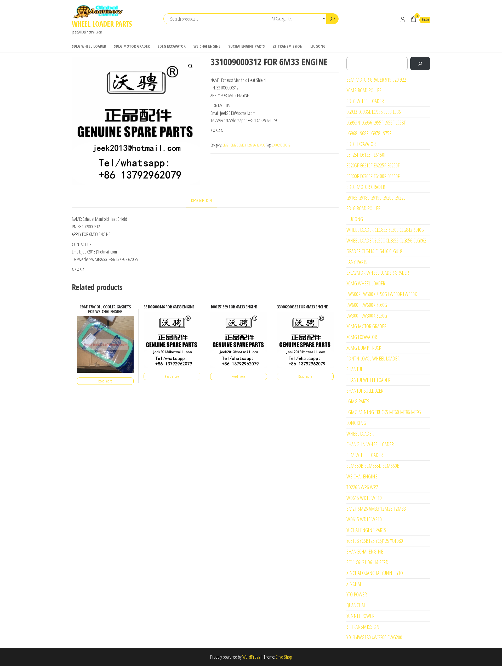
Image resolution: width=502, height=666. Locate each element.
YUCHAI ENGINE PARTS (246, 46)
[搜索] (420, 63)
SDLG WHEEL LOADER (89, 46)
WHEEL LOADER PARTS (102, 24)
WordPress (251, 657)
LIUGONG (318, 46)
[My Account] (402, 19)
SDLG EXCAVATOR (172, 46)
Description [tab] (201, 200)
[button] (190, 66)
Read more (105, 381)
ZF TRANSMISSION (288, 46)
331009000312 (281, 145)
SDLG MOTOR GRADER (132, 46)
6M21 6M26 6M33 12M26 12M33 (244, 145)
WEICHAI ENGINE (206, 46)
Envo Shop (284, 657)
